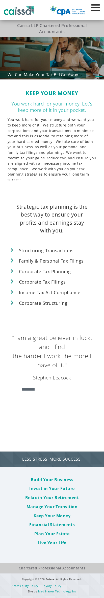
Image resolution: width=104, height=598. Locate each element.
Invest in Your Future (51, 488)
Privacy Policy (51, 586)
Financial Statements (52, 524)
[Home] (19, 9)
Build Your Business (52, 479)
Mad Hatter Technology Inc (57, 591)
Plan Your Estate (52, 534)
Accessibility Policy (25, 586)
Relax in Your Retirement (52, 497)
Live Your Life (52, 543)
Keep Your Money (52, 516)
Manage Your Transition (52, 506)
